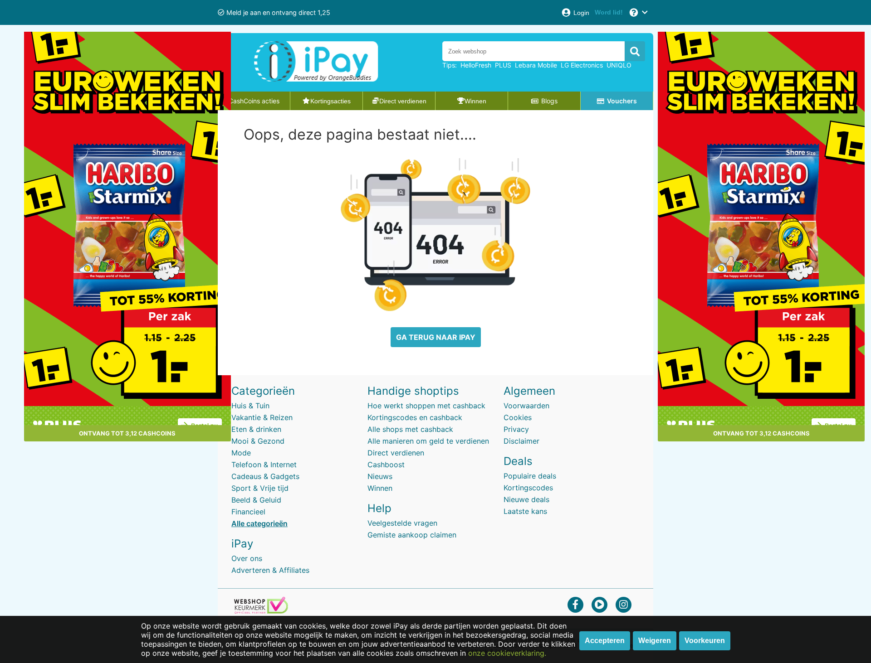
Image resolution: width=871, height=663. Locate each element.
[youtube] (599, 604)
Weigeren (654, 640)
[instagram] (623, 604)
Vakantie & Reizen (262, 417)
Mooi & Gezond (257, 440)
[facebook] (575, 604)
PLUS (503, 65)
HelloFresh (475, 65)
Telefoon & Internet (264, 464)
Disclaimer (521, 440)
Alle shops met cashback (410, 429)
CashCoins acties (254, 101)
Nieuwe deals (526, 499)
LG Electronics (582, 65)
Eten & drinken (256, 429)
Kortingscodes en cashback (414, 417)
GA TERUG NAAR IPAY (435, 337)
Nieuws (379, 476)
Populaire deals (530, 475)
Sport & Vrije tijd (260, 488)
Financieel (248, 511)
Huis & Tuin (250, 405)
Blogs (549, 101)
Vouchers (622, 101)
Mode (241, 452)
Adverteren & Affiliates (270, 570)
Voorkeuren (705, 640)
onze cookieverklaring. (507, 653)
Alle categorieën (259, 523)
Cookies (518, 417)
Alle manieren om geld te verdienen (428, 440)
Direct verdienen (395, 452)
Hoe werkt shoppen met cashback (426, 405)
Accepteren (605, 640)
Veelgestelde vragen (402, 522)
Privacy (516, 429)
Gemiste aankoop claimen (411, 534)
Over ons (246, 558)
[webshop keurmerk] (261, 610)
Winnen (379, 488)
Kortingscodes (528, 487)
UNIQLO (619, 65)
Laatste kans (525, 511)
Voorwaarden (526, 405)
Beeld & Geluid (256, 499)
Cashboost (386, 464)
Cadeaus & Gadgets (265, 476)
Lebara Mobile (536, 65)
